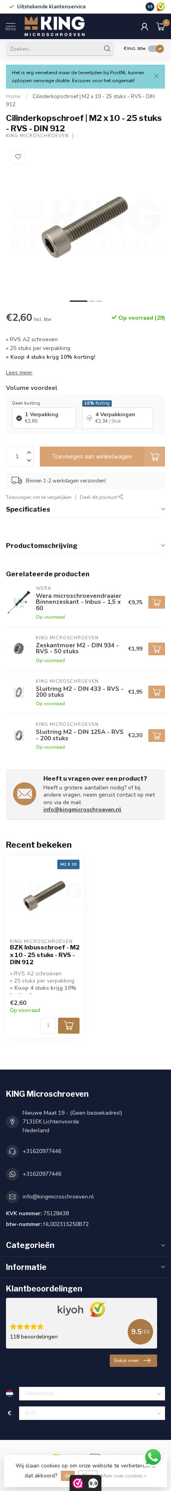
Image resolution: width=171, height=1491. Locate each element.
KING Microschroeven (37, 136)
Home (13, 96)
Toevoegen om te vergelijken (39, 497)
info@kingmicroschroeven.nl (82, 809)
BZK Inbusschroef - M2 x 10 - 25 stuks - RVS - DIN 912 (45, 955)
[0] (160, 26)
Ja (67, 1475)
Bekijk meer (126, 1360)
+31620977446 (42, 1151)
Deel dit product (99, 497)
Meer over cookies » (123, 1475)
